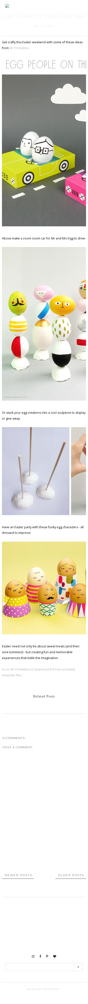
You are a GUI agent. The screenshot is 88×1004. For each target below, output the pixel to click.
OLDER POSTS (71, 875)
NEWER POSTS (18, 875)
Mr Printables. (20, 48)
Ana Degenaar (47, 989)
